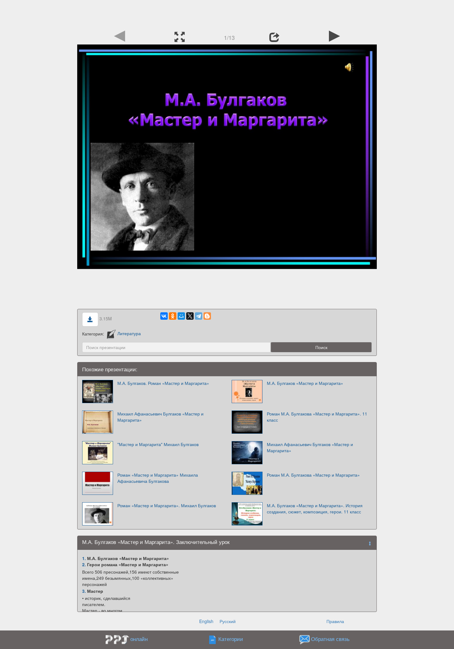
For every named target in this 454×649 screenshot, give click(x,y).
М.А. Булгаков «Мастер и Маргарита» (305, 383)
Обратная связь (330, 639)
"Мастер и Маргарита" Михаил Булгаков (158, 444)
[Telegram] (198, 316)
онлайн (139, 639)
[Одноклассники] (172, 316)
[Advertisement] (227, 14)
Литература (129, 333)
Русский (228, 621)
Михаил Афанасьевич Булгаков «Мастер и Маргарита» (160, 417)
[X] (190, 316)
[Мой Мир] (181, 316)
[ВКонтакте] (164, 316)
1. (84, 558)
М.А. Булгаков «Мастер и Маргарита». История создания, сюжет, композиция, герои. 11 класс (315, 508)
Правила (335, 621)
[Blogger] (207, 316)
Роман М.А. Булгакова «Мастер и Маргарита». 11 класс (317, 417)
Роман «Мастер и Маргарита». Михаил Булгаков (166, 505)
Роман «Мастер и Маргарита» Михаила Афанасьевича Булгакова (157, 478)
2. (84, 564)
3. (84, 591)
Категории (230, 639)
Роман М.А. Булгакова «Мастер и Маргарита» (313, 475)
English (206, 621)
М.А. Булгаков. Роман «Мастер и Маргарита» (163, 383)
